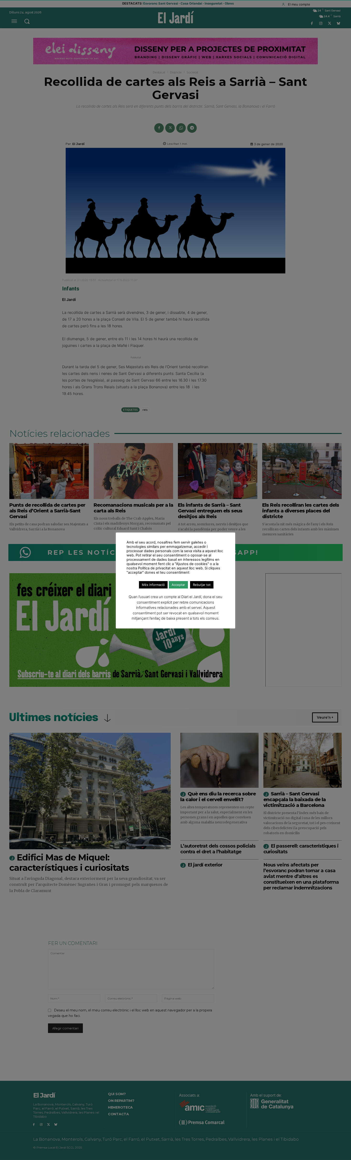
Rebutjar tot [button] (202, 585)
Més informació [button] (153, 585)
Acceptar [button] (178, 585)
